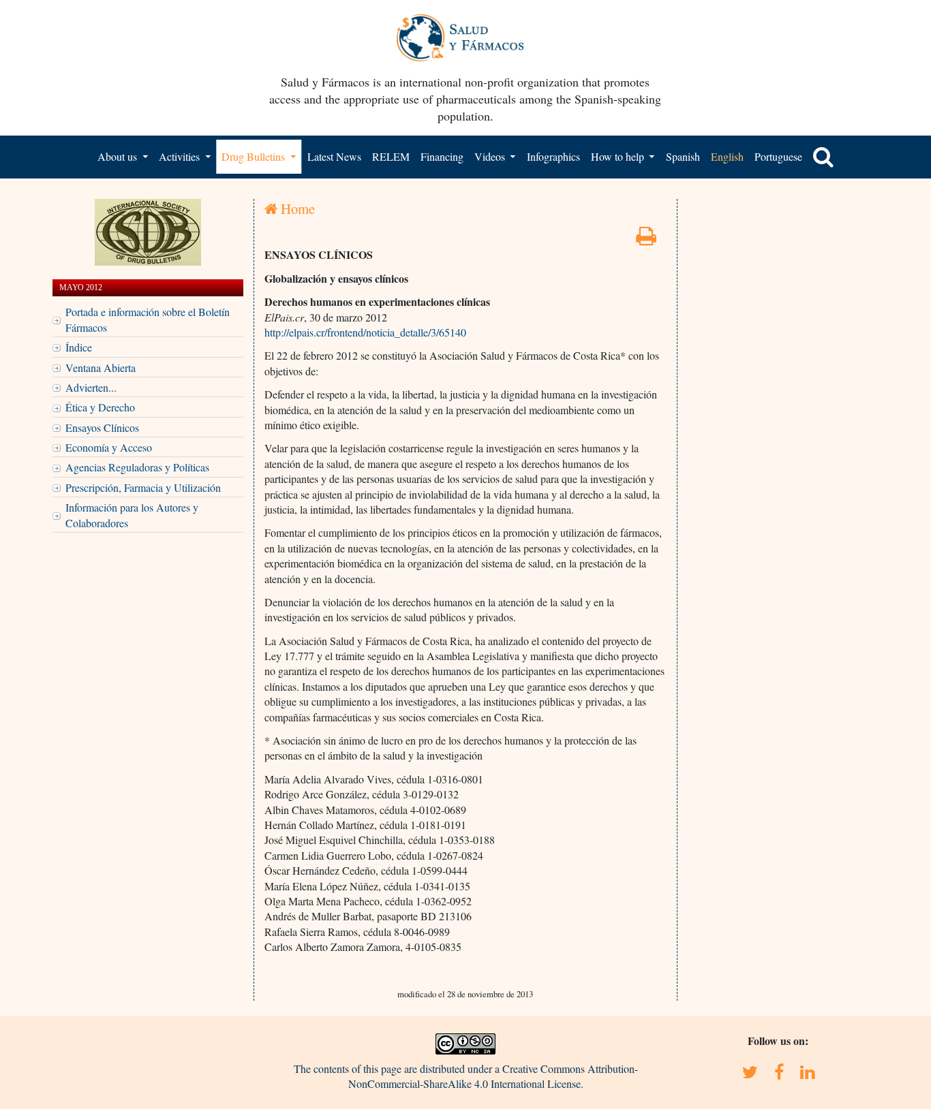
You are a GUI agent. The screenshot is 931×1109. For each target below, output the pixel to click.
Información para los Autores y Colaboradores (131, 514)
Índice (78, 347)
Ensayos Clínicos (102, 427)
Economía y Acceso (108, 447)
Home (296, 208)
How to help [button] (619, 156)
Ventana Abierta (100, 367)
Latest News (334, 156)
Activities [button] (180, 156)
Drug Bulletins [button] (255, 156)
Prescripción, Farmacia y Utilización (143, 487)
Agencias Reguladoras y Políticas (137, 467)
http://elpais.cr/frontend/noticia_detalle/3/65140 (365, 332)
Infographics (553, 156)
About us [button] (118, 156)
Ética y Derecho (100, 407)
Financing (442, 156)
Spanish (683, 156)
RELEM (391, 156)
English (727, 156)
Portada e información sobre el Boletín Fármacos (147, 319)
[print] (646, 239)
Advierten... (91, 387)
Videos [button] (491, 156)
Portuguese (778, 156)
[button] (823, 157)
